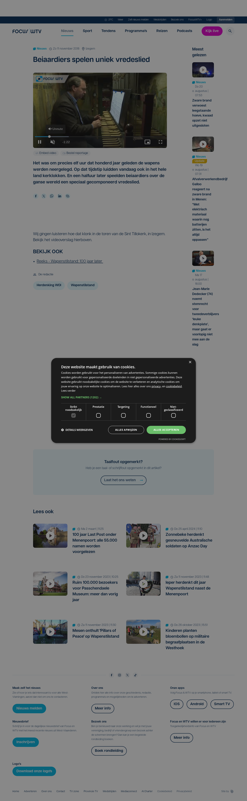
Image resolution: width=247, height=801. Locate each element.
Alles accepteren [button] (166, 429)
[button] (123, 397)
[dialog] (123, 400)
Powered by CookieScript (172, 439)
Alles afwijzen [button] (126, 429)
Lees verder (68, 390)
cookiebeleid (174, 386)
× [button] (190, 362)
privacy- (156, 386)
